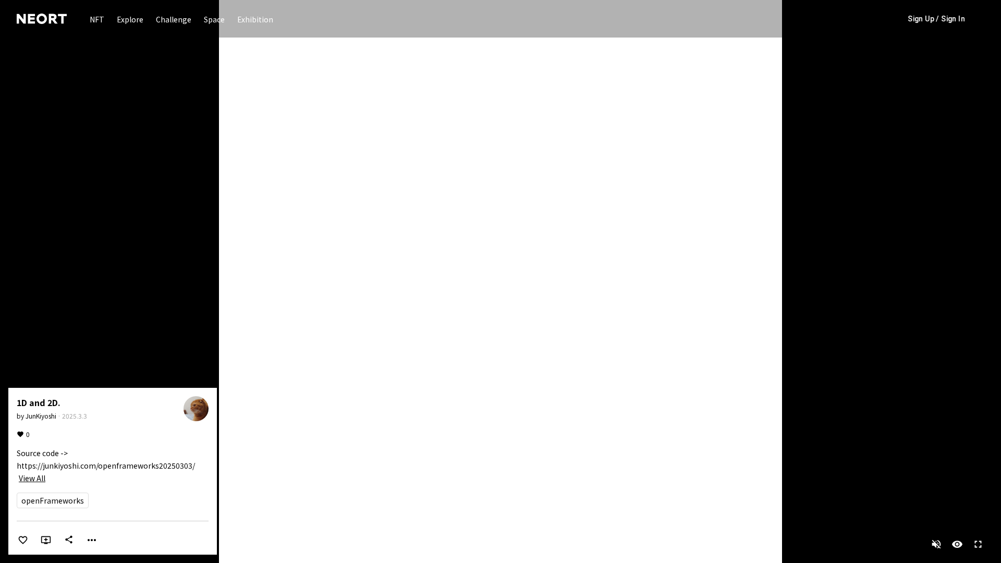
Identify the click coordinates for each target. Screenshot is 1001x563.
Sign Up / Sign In (936, 19)
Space (214, 19)
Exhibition (255, 19)
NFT (97, 19)
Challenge (173, 19)
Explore (130, 19)
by (36, 415)
